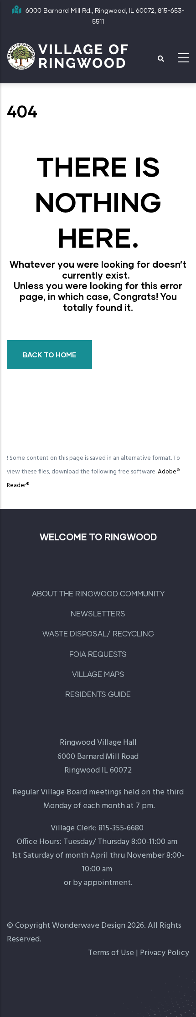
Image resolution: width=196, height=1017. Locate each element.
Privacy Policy (164, 953)
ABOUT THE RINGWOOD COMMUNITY (98, 594)
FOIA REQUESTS (98, 654)
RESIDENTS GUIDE (98, 694)
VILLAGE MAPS (98, 674)
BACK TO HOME (49, 355)
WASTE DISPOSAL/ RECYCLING (98, 634)
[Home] (68, 55)
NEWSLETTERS (98, 614)
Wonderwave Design (88, 925)
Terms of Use (111, 953)
